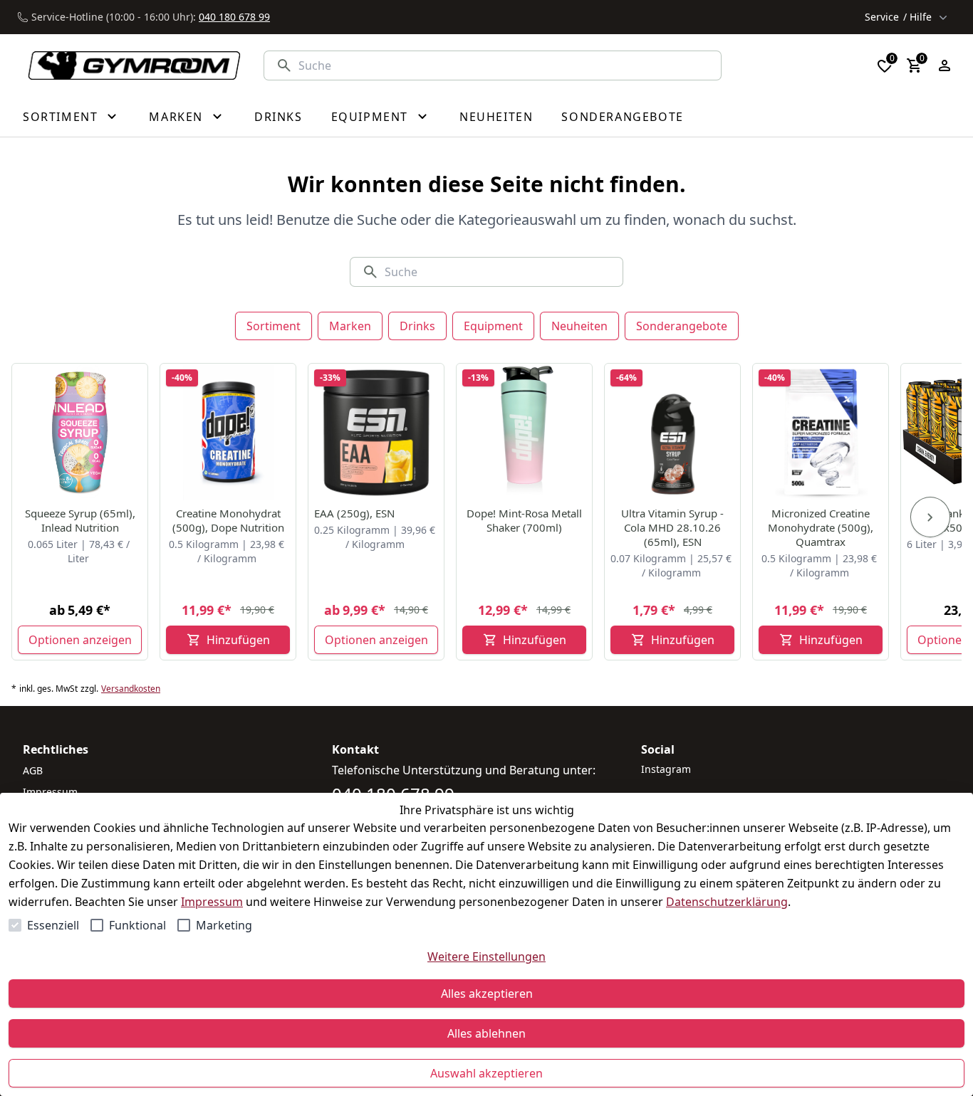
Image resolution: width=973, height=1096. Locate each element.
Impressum (212, 902)
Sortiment (273, 326)
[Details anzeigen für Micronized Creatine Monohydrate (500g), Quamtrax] (821, 432)
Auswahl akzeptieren (486, 1073)
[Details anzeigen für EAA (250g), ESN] (376, 432)
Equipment (493, 326)
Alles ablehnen (486, 1033)
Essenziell (53, 925)
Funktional (137, 925)
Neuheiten (579, 326)
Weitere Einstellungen (486, 956)
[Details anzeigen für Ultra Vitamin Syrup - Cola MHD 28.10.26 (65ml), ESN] (673, 432)
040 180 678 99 (234, 16)
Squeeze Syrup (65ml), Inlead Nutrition (80, 520)
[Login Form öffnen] (944, 65)
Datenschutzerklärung (727, 902)
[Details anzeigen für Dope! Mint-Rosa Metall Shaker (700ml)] (525, 432)
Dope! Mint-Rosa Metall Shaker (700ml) (524, 520)
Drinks (417, 326)
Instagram (666, 769)
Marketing (224, 925)
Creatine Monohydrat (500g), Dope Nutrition (228, 520)
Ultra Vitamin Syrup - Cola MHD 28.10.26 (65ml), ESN (672, 527)
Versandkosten (130, 689)
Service (898, 16)
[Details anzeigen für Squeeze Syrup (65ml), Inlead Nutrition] (80, 432)
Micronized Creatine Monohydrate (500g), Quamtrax (820, 527)
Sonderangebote (681, 326)
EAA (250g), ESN (354, 513)
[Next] (930, 517)
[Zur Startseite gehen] (126, 66)
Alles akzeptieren (487, 993)
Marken (350, 326)
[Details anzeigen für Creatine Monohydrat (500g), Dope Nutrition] (228, 432)
